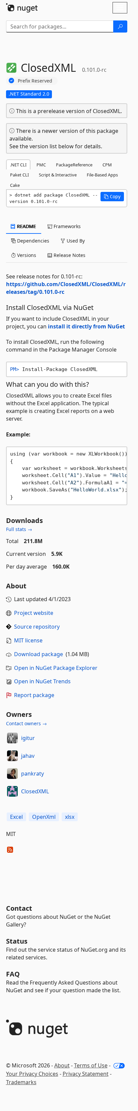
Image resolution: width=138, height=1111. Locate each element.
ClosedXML (35, 791)
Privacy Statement (86, 1073)
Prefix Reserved (35, 80)
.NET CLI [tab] (18, 165)
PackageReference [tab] (74, 165)
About (62, 1065)
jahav (27, 755)
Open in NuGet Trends (42, 681)
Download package (38, 654)
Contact (19, 908)
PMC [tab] (41, 165)
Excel (16, 817)
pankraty (32, 773)
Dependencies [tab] (32, 240)
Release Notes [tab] (68, 255)
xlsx (69, 817)
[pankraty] (12, 774)
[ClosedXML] (12, 791)
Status (16, 941)
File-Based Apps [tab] (102, 175)
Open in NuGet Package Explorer (55, 668)
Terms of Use (91, 1065)
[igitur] (12, 738)
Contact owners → (26, 723)
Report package (34, 695)
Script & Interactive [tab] (58, 175)
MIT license (28, 640)
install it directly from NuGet (86, 326)
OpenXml (44, 817)
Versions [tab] (26, 255)
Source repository (37, 626)
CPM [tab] (107, 165)
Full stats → (19, 529)
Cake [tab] (15, 185)
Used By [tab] (75, 240)
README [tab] (26, 226)
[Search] (120, 26)
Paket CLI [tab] (19, 175)
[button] (112, 196)
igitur (28, 738)
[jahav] (12, 756)
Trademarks (21, 1082)
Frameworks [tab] (66, 226)
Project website (33, 613)
